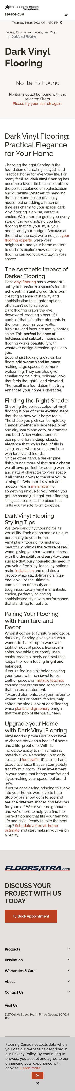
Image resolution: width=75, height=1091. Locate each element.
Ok (37, 1075)
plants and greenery (32, 708)
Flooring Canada (15, 32)
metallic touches (50, 680)
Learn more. (30, 1068)
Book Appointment (33, 916)
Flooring (38, 32)
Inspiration (14, 960)
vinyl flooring (25, 282)
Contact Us (14, 992)
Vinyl (53, 32)
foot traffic (30, 760)
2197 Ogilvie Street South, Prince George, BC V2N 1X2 (37, 1016)
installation (24, 571)
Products (12, 949)
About (10, 982)
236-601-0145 (14, 14)
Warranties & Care (20, 971)
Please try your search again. (37, 103)
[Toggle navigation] (66, 14)
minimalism (41, 486)
